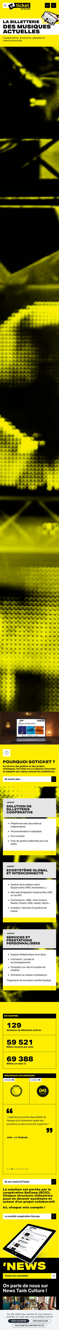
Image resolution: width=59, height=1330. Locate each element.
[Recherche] (53, 5)
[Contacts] (47, 5)
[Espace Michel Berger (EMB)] (43, 1091)
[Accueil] (19, 6)
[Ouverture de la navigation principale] (5, 5)
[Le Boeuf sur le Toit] (16, 1091)
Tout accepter (18, 1321)
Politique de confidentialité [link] (29, 1325)
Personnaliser (40, 1321)
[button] (7, 1169)
